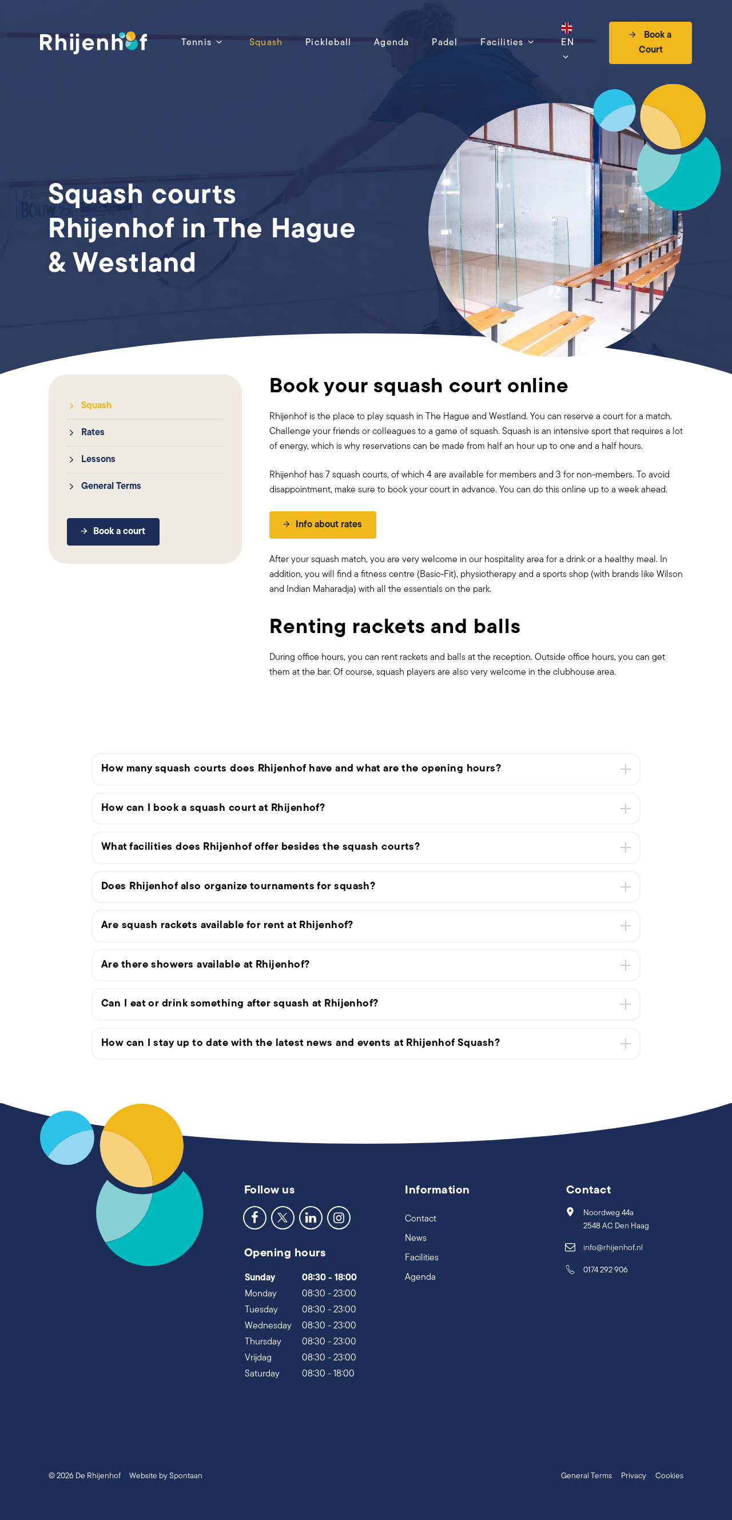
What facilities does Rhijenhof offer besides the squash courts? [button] (260, 847)
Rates (93, 432)
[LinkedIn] (310, 1217)
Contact (420, 1219)
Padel (445, 42)
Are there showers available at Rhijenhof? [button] (205, 965)
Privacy (633, 1476)
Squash (266, 42)
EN (567, 42)
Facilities (501, 42)
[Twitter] (282, 1217)
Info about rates (329, 525)
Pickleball (328, 42)
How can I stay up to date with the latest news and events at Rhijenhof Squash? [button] (300, 1043)
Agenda (391, 42)
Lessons (98, 459)
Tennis (196, 42)
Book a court (119, 531)
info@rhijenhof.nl (613, 1248)
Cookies (669, 1476)
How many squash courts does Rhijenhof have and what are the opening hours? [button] (301, 769)
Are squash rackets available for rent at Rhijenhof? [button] (227, 926)
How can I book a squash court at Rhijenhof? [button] (213, 808)
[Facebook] (254, 1217)
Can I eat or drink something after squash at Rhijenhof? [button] (240, 1004)
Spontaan (185, 1476)
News (416, 1238)
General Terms (111, 486)
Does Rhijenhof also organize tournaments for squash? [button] (238, 887)
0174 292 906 (605, 1270)
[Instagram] (338, 1217)
